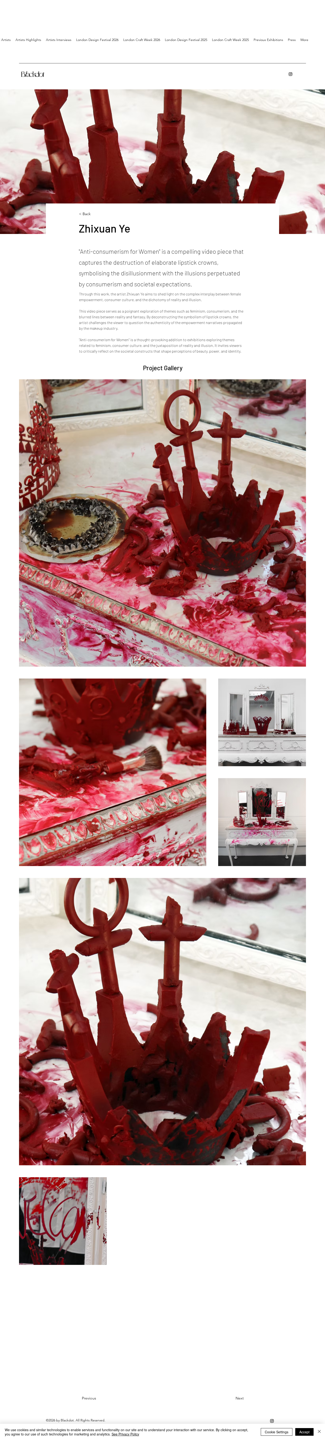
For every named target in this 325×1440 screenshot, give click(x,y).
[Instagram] (290, 74)
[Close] (319, 1432)
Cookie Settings (276, 1432)
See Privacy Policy (125, 1434)
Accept (304, 1432)
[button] (59, 40)
